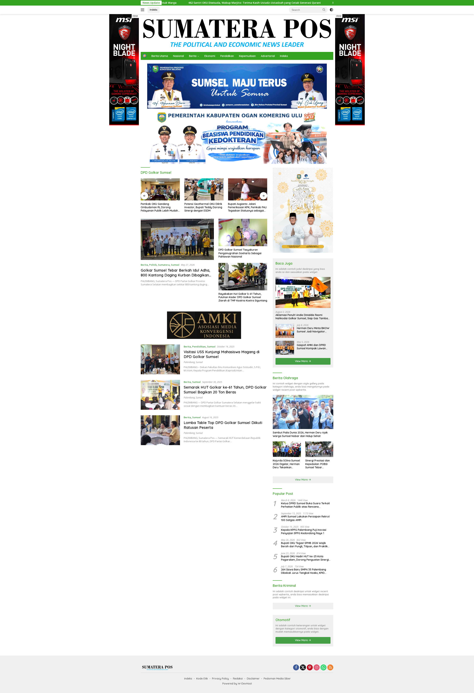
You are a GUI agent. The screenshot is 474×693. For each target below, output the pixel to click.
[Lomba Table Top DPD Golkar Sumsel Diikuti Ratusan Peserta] (160, 430)
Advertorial (268, 56)
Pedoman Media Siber (277, 678)
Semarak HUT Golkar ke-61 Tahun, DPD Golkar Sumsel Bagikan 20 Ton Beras (225, 389)
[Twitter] (303, 667)
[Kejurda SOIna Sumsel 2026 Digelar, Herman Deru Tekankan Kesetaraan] (287, 449)
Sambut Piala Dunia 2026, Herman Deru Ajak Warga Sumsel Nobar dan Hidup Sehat (300, 434)
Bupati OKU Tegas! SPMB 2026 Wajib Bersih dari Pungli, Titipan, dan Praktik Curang (304, 544)
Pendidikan (227, 56)
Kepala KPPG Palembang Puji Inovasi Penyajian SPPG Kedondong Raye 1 (303, 531)
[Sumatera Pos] (237, 32)
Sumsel (175, 264)
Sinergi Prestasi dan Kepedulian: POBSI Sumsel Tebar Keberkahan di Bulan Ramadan (318, 464)
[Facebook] (296, 667)
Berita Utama (159, 56)
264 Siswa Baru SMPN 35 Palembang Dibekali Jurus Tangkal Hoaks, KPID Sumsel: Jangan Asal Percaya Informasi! (306, 571)
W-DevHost (245, 683)
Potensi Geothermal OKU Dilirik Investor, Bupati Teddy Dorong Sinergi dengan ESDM (203, 207)
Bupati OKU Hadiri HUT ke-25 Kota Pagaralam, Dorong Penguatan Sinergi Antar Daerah (305, 558)
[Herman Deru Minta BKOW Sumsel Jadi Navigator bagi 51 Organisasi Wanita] (285, 331)
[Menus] (143, 10)
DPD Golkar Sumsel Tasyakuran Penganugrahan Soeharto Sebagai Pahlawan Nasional (239, 253)
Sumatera (164, 264)
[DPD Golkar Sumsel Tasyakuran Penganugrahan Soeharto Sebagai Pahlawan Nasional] (242, 232)
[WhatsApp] (323, 667)
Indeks (153, 9)
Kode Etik (202, 678)
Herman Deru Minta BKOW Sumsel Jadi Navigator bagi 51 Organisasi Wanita (313, 329)
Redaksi (238, 678)
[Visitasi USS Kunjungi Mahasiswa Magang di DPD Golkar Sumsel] (160, 359)
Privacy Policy (220, 678)
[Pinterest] (310, 667)
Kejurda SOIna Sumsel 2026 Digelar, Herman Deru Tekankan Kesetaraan (286, 464)
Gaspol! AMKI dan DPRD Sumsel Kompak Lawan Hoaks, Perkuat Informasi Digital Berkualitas (312, 346)
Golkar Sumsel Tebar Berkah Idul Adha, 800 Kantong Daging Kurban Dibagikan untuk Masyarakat (175, 275)
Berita (192, 56)
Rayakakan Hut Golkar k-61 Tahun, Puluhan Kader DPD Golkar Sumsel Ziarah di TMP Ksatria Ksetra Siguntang (242, 297)
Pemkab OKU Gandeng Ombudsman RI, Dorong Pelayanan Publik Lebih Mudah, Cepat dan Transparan (159, 207)
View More (301, 361)
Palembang (189, 362)
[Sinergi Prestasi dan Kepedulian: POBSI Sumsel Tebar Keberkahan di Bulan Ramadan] (319, 449)
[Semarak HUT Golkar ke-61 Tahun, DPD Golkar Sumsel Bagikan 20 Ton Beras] (160, 395)
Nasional (178, 56)
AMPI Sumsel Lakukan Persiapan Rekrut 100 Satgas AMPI (305, 518)
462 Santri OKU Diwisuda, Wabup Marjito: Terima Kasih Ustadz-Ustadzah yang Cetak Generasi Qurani (201, 2)
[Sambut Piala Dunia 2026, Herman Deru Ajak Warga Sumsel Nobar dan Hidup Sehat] (303, 412)
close (135, 16)
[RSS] (330, 667)
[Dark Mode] (331, 10)
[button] (324, 10)
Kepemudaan (247, 56)
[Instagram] (317, 667)
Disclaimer (253, 678)
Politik (153, 264)
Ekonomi (209, 56)
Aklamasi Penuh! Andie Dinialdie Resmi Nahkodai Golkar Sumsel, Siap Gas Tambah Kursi (302, 316)
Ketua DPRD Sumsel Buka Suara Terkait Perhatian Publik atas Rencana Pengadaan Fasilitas (305, 505)
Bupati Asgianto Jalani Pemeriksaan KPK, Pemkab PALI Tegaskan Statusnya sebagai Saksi (247, 207)
